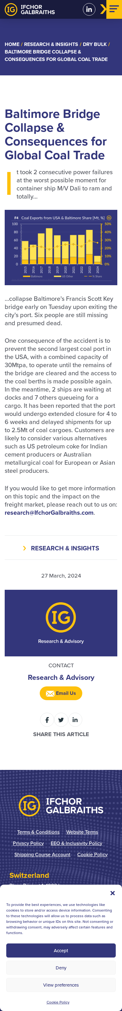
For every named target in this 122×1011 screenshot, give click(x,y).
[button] (112, 892)
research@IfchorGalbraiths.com (49, 512)
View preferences (61, 985)
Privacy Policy (28, 843)
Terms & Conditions (38, 831)
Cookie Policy (58, 1002)
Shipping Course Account (42, 854)
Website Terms (82, 831)
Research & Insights (65, 548)
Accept (61, 950)
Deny (61, 967)
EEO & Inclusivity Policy (76, 843)
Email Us (65, 693)
